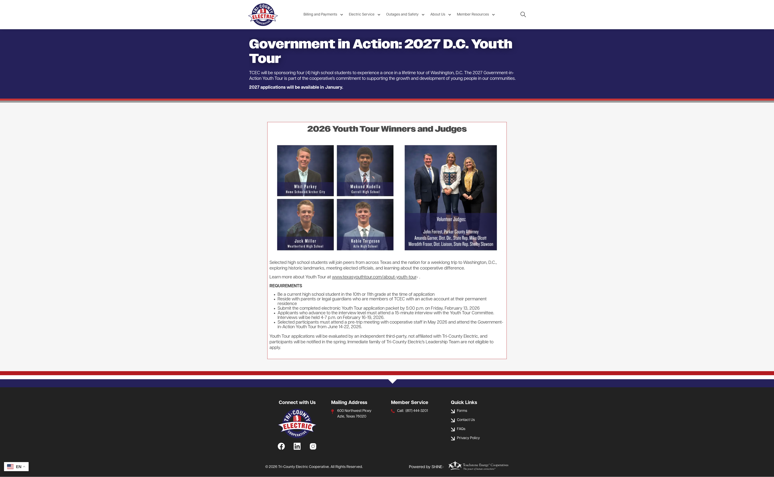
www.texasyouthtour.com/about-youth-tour (374, 277)
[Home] (263, 14)
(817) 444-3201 (417, 411)
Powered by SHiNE (425, 467)
